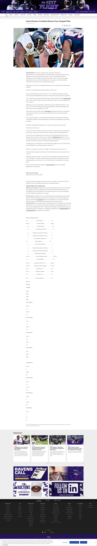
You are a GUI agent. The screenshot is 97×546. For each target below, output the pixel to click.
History (20, 514)
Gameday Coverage (69, 509)
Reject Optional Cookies (74, 542)
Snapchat (80, 516)
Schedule (69, 505)
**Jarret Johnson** (50, 164)
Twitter (80, 512)
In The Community (90, 507)
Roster (20, 505)
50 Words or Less (30, 520)
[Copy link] (69, 26)
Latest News (31, 505)
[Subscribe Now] (30, 473)
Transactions (20, 507)
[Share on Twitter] (65, 26)
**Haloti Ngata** (67, 98)
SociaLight (30, 514)
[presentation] (83, 463)
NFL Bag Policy (69, 516)
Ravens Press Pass (42, 520)
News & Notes (31, 516)
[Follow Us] (66, 489)
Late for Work (31, 509)
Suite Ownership (55, 514)
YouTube (80, 518)
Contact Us (8, 505)
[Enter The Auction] (30, 489)
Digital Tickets (56, 518)
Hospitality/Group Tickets (56, 512)
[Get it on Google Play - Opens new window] (52, 532)
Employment (8, 507)
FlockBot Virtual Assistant (8, 514)
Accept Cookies (83, 542)
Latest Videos (43, 505)
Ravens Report (42, 514)
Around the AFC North (31, 518)
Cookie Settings (65, 542)
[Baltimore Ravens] (48, 537)
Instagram (80, 514)
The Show (42, 512)
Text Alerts (55, 520)
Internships (8, 509)
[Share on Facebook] (63, 26)
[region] (48, 542)
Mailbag (31, 512)
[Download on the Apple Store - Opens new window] (44, 532)
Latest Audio (43, 507)
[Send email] (67, 26)
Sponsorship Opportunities (8, 516)
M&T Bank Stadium (69, 507)
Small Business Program (8, 518)
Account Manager (55, 507)
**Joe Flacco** (40, 199)
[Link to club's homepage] (3, 11)
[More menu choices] (39, 11)
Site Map (8, 520)
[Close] (95, 542)
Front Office (20, 512)
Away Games (56, 516)
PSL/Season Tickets (56, 509)
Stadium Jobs (8, 512)
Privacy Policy (5, 544)
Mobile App (80, 505)
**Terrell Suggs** (56, 137)
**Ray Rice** (48, 111)
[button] (47, 463)
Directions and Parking (69, 512)
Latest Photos (31, 507)
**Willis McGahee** (64, 208)
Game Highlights (42, 509)
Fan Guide (69, 514)
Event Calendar (90, 505)
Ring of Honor (20, 516)
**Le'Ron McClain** (30, 210)
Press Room (31, 525)
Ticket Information (55, 505)
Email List (80, 507)
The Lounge (42, 518)
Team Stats (19, 509)
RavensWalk (69, 518)
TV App (80, 509)
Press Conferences (42, 516)
